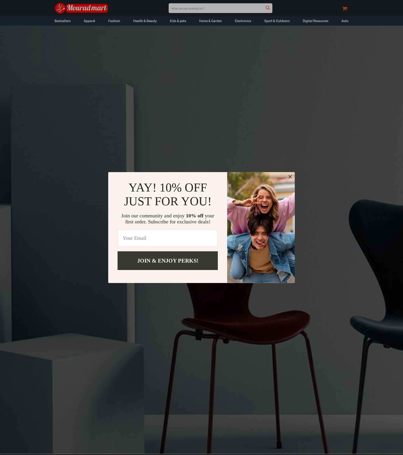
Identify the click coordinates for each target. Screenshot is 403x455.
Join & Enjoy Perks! (167, 260)
